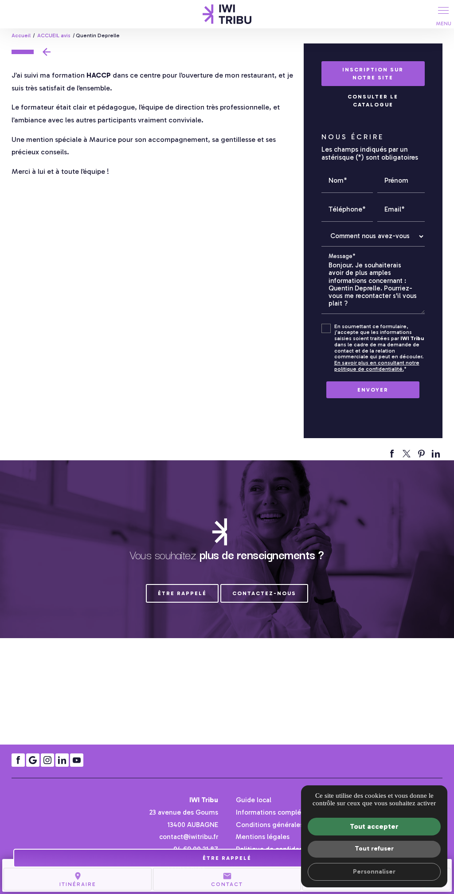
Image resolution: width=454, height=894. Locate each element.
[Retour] (34, 51)
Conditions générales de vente (284, 824)
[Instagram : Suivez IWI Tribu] (47, 760)
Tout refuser (374, 848)
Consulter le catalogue (373, 101)
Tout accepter (374, 826)
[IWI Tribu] (227, 14)
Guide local (253, 800)
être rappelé (182, 593)
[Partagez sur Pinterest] (421, 453)
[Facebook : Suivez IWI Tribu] (18, 760)
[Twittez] (406, 453)
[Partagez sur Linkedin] (435, 453)
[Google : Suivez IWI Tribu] (32, 760)
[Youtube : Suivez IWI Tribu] (76, 760)
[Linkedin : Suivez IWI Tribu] (62, 760)
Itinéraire (77, 879)
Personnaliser (374, 871)
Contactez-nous (264, 593)
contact (227, 879)
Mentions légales (263, 836)
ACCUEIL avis (54, 35)
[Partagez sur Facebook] (392, 453)
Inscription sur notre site (372, 74)
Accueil (21, 35)
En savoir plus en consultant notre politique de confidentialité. (376, 366)
